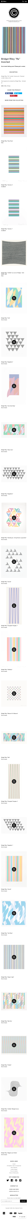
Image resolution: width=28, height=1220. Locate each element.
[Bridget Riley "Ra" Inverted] (14, 40)
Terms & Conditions (14, 1171)
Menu (4, 1)
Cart (25, 1)
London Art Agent (14, 1169)
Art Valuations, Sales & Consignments (14, 1165)
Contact (14, 1164)
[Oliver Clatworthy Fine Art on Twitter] (8, 1180)
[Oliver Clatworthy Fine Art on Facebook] (12, 1180)
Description (13, 72)
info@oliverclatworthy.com (14, 1191)
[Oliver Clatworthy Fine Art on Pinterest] (16, 1180)
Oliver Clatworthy (14, 1167)
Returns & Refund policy (14, 1172)
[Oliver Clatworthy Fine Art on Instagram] (20, 1180)
